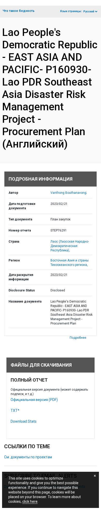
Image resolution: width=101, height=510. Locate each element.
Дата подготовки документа (22, 206)
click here (30, 501)
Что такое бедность (18, 11)
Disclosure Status (22, 290)
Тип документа (20, 219)
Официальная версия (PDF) (34, 400)
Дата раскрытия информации (21, 277)
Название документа (25, 301)
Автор (13, 193)
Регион (14, 260)
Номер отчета (20, 230)
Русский (88, 11)
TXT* (15, 410)
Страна (14, 241)
